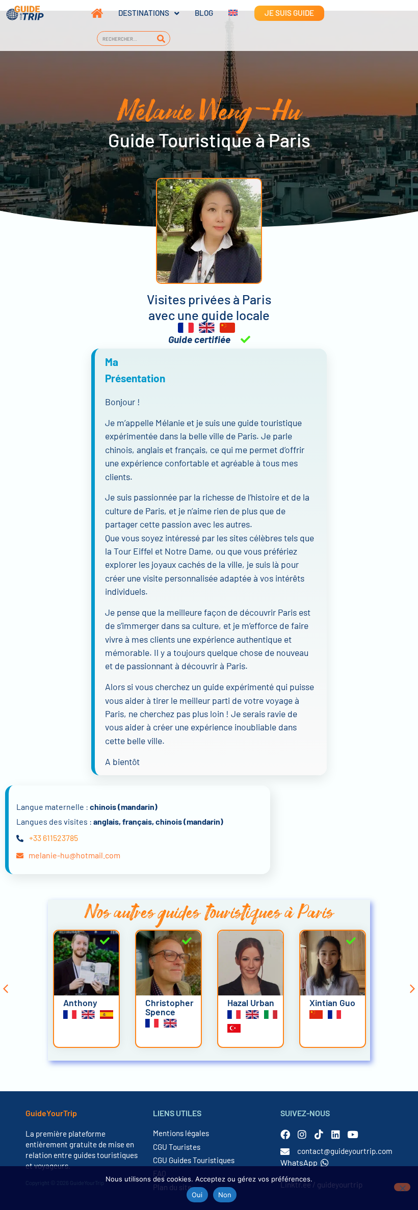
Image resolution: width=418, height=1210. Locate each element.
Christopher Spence (87, 1007)
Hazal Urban (168, 1002)
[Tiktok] (319, 1134)
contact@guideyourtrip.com (345, 1150)
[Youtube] (352, 1134)
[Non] (402, 1187)
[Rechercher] (161, 38)
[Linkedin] (336, 1134)
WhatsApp (299, 1162)
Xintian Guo (250, 1002)
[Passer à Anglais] (225, 13)
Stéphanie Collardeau (330, 1007)
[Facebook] (285, 1134)
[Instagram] (302, 1134)
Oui (197, 1195)
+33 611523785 (53, 838)
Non (225, 1195)
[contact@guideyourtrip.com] (285, 1151)
